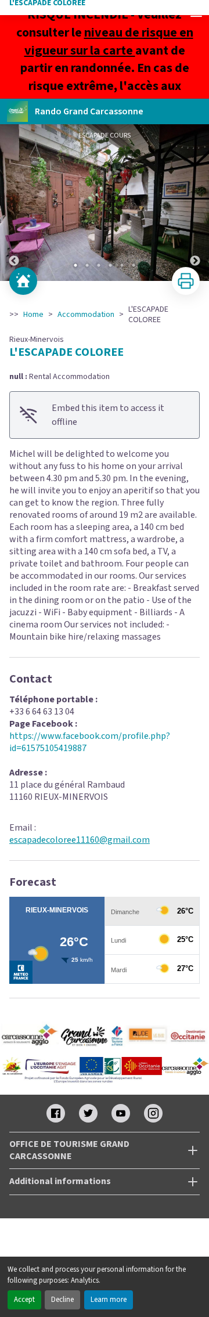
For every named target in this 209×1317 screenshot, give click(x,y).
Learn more (109, 1299)
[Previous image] (14, 202)
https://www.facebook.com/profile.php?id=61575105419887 (89, 742)
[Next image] (195, 202)
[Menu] (196, 13)
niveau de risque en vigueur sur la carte (108, 41)
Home (33, 314)
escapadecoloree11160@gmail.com (79, 840)
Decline (62, 1299)
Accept (24, 1299)
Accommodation (85, 314)
